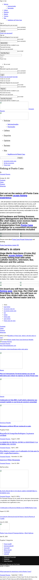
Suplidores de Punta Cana (15, 20)
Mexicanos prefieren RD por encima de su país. (15, 426)
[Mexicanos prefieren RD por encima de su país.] (11, 420)
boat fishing (7, 307)
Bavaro (2, 370)
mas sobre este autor (21, 349)
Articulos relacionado (7, 349)
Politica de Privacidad (10, 557)
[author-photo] (6, 341)
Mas (5, 18)
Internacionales (12, 6)
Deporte (2, 396)
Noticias (6, 4)
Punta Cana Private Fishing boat (22, 239)
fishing (5, 314)
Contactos (6, 559)
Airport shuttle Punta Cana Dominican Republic (20, 339)
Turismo (6, 16)
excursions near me (9, 309)
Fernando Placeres (5, 174)
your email (20, 39)
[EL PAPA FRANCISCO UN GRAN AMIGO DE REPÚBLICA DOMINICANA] (14, 487)
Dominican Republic (5, 422)
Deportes (6, 12)
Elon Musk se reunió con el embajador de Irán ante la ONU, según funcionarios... (19, 452)
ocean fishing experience (13, 196)
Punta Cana (7, 165)
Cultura (6, 10)
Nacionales (11, 8)
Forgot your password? (6, 33)
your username (22, 27)
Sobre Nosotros (8, 561)
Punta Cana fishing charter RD (9, 245)
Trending (7, 552)
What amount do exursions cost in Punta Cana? (15, 572)
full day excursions (9, 163)
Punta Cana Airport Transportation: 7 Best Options (16, 533)
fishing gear (6, 291)
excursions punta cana (10, 161)
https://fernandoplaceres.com (8, 345)
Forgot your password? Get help (9, 77)
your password (21, 29)
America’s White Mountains (10, 460)
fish (5, 312)
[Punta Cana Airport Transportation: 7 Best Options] (4, 529)
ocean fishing (16, 255)
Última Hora (8, 550)
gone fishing (7, 318)
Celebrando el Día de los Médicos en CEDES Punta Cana (18, 508)
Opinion (6, 14)
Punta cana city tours (10, 320)
